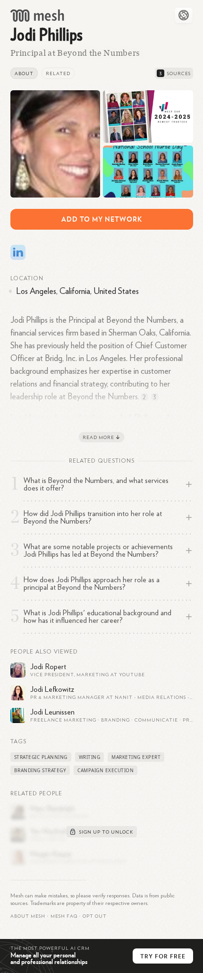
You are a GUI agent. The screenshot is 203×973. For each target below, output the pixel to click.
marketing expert (136, 757)
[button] (64, 916)
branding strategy (40, 770)
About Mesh (27, 916)
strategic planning (41, 757)
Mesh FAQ (64, 916)
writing (90, 757)
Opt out (95, 916)
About (24, 73)
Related (58, 73)
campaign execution (105, 770)
